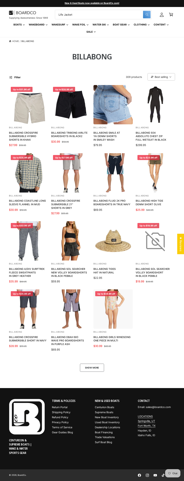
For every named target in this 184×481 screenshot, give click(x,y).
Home (15, 41)
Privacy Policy (60, 422)
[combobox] (103, 14)
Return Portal (59, 407)
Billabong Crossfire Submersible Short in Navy (28, 338)
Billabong (27, 41)
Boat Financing (104, 432)
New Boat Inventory (107, 417)
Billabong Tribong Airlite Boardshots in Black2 (69, 134)
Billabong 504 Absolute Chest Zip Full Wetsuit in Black (151, 136)
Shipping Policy (61, 412)
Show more (92, 367)
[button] (171, 14)
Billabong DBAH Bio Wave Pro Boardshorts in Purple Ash (67, 340)
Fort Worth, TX (146, 425)
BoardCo (22, 475)
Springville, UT (146, 421)
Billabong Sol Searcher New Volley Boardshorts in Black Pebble (69, 272)
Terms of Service (62, 427)
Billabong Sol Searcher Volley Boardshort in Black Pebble (153, 272)
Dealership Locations (107, 427)
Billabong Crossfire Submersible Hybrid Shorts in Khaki (23, 136)
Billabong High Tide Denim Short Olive (149, 202)
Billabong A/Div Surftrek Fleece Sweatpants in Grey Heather (27, 272)
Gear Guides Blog (62, 432)
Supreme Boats (104, 412)
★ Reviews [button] (180, 243)
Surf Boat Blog (103, 442)
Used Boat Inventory (107, 422)
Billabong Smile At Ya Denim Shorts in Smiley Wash (106, 136)
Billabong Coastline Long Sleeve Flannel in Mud (27, 202)
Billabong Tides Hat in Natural (104, 270)
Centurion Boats (104, 407)
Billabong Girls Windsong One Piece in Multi (111, 338)
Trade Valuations (105, 437)
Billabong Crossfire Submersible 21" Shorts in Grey (65, 204)
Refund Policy (60, 417)
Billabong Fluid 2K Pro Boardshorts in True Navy (111, 202)
